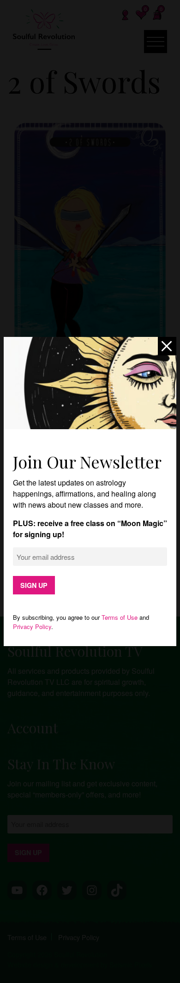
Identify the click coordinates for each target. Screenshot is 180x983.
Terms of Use (120, 617)
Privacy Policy (32, 626)
